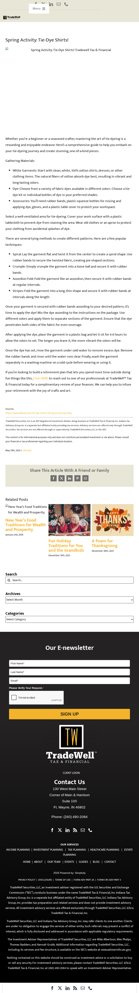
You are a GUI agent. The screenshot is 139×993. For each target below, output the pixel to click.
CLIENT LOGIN (71, 773)
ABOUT (38, 861)
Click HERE (40, 378)
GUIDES (83, 861)
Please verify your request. (26, 687)
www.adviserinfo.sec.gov (115, 949)
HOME (27, 861)
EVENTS (69, 861)
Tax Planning (77, 849)
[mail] (59, 4)
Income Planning (18, 849)
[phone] (66, 4)
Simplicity (80, 872)
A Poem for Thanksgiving (105, 543)
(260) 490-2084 (76, 817)
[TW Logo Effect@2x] (12, 17)
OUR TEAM (53, 861)
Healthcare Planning (104, 849)
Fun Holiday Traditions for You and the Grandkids (66, 545)
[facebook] (52, 988)
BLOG (96, 861)
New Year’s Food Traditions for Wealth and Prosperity (25, 525)
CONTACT (110, 861)
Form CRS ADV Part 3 (109, 880)
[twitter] (60, 988)
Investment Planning (48, 849)
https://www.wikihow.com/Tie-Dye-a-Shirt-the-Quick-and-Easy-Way (38, 413)
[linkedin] (51, 4)
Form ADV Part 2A (84, 880)
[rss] (75, 988)
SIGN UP (69, 714)
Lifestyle (27, 450)
